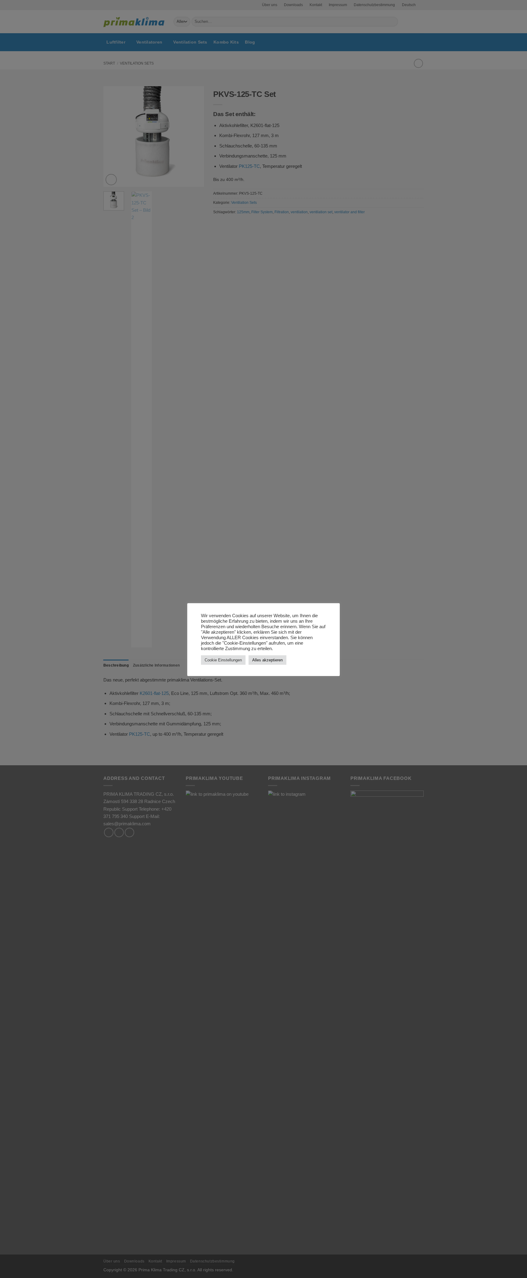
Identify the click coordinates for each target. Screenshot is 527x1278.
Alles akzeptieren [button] (267, 660)
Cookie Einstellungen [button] (223, 660)
